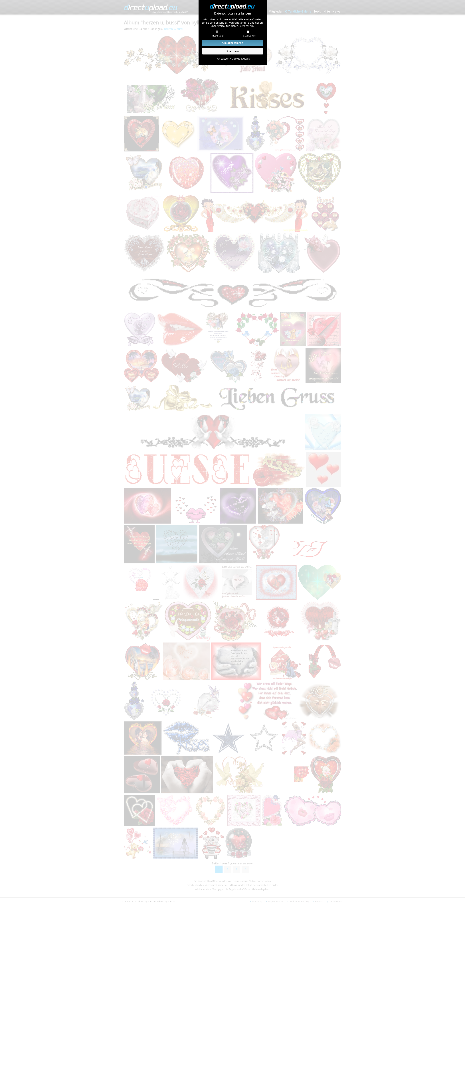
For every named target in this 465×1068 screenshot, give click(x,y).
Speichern (232, 51)
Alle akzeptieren (232, 42)
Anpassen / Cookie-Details (233, 58)
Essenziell (218, 35)
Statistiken (249, 35)
